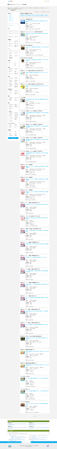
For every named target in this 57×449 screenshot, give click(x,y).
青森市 (45, 427)
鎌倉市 (21, 436)
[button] (48, 15)
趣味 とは (33, 15)
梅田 (34, 435)
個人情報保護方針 (36, 445)
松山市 (36, 427)
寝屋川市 (11, 428)
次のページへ (40, 415)
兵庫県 (39, 435)
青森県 (41, 437)
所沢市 (15, 437)
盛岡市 (45, 437)
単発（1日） (10, 41)
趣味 (25, 15)
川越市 (13, 437)
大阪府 (32, 435)
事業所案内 (23, 445)
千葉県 (18, 437)
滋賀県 (46, 435)
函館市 (47, 427)
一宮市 (34, 424)
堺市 (17, 427)
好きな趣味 (37, 15)
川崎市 (15, 436)
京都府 (44, 435)
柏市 (21, 437)
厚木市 (23, 436)
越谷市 (14, 424)
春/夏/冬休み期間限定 (16, 46)
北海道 (32, 437)
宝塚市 (24, 427)
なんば (37, 435)
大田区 (9, 424)
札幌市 (30, 427)
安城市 (32, 424)
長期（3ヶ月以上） (11, 46)
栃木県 (23, 437)
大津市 (26, 427)
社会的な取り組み (27, 445)
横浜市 (13, 436)
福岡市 (34, 427)
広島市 (38, 427)
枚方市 (9, 428)
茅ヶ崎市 (19, 436)
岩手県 (43, 437)
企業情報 (20, 445)
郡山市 (43, 427)
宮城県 (38, 437)
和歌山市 (16, 427)
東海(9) (10, 16)
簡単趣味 (29, 15)
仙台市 (32, 427)
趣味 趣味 (22, 15)
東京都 (11, 435)
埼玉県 (11, 437)
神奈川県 (12, 436)
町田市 (15, 435)
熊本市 (32, 428)
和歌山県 (35, 436)
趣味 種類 (42, 15)
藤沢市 (17, 436)
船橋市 (20, 437)
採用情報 (30, 445)
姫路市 (20, 427)
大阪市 (9, 427)
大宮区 (16, 437)
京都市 (11, 427)
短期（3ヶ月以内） (16, 44)
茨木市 (22, 427)
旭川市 (40, 427)
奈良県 (32, 436)
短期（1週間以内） (16, 41)
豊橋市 (30, 424)
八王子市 (13, 435)
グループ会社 (32, 445)
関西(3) (10, 19)
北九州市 (30, 428)
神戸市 (13, 427)
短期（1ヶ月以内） (11, 44)
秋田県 (47, 437)
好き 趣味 (46, 15)
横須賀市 (11, 424)
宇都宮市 (25, 437)
